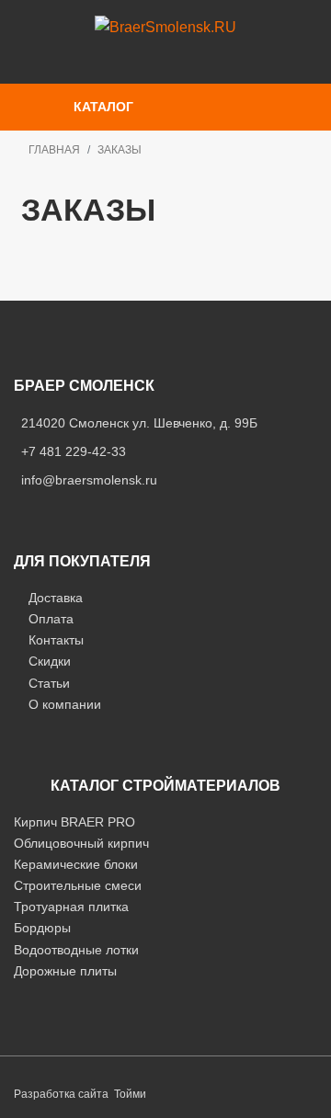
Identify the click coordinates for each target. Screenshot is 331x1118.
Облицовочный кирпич (81, 843)
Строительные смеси (78, 885)
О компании (65, 704)
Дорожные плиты (65, 971)
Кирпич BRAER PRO (74, 822)
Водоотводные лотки (76, 949)
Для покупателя (82, 561)
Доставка (56, 597)
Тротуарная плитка (71, 906)
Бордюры (42, 927)
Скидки (50, 661)
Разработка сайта (61, 1094)
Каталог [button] (103, 106)
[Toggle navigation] (256, 106)
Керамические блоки (76, 864)
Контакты (56, 640)
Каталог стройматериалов (165, 785)
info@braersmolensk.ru (89, 480)
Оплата (51, 618)
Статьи (49, 683)
